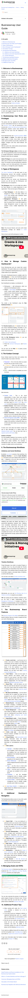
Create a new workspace (10, 342)
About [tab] (23, 487)
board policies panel (22, 737)
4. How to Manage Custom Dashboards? (11, 47)
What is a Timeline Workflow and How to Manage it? (13, 976)
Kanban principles (15, 103)
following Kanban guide (7, 431)
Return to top (4, 963)
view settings (11, 730)
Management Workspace (7, 601)
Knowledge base (19, 932)
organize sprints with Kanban (8, 433)
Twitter (4, 943)
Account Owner (8, 125)
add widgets (13, 289)
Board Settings (11, 757)
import (19, 721)
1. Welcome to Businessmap (8, 42)
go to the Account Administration (16, 836)
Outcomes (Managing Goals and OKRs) (10, 979)
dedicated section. (20, 927)
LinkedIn (6, 943)
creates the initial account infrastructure (17, 127)
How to (17, 7)
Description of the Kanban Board (9, 981)
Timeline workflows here (19, 576)
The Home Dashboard (7, 172)
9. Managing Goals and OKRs (8, 60)
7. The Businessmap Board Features (10, 57)
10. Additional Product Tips (7, 62)
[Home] (8, 3)
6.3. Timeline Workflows (7, 55)
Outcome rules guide (19, 901)
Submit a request (19, 958)
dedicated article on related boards (12, 708)
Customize (13, 512)
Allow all (14, 508)
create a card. (17, 402)
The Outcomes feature (6, 869)
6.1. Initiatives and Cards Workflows (10, 52)
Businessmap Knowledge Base (7, 7)
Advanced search (19, 826)
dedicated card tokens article (16, 682)
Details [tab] (14, 487)
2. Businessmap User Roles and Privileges (11, 43)
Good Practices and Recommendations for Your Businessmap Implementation (12, 972)
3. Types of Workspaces (7, 45)
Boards (25, 343)
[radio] (10, 952)
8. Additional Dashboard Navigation (9, 59)
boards (6, 195)
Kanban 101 (11, 938)
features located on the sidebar (11, 615)
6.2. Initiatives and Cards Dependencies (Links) (13, 54)
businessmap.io (5, 995)
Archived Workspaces (15, 343)
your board (9, 454)
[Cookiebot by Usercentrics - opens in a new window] (20, 484)
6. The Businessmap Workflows (8, 50)
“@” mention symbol (19, 918)
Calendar (9, 749)
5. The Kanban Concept (6, 48)
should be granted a (20, 135)
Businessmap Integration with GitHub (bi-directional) (13, 984)
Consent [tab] (5, 487)
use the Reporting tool (13, 841)
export (15, 723)
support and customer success (15, 933)
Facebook (2, 943)
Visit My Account (20, 858)
